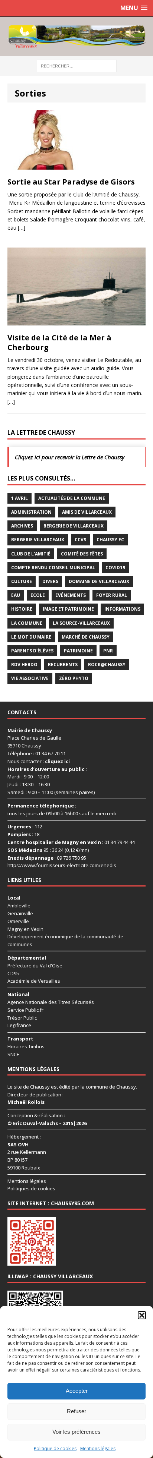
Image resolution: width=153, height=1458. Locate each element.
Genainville (20, 913)
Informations (122, 609)
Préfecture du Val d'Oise (34, 965)
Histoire (21, 609)
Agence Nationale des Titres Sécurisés (50, 1002)
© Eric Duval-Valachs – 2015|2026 (47, 1123)
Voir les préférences (76, 1432)
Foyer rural (111, 595)
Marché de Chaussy (86, 637)
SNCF (13, 1054)
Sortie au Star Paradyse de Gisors (71, 182)
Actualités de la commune (71, 498)
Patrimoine (78, 651)
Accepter (77, 1391)
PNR (108, 651)
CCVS (80, 539)
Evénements (70, 595)
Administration (31, 512)
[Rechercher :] (77, 65)
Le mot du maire (31, 637)
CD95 (13, 973)
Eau (15, 595)
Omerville (18, 921)
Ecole (37, 595)
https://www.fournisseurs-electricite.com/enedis (61, 865)
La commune (26, 623)
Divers (50, 581)
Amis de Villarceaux (87, 512)
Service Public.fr (25, 1010)
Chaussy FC (110, 539)
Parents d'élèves (32, 651)
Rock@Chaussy (107, 664)
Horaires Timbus (26, 1046)
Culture (21, 581)
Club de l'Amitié (31, 554)
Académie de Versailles (33, 980)
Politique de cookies (55, 1448)
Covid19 (115, 567)
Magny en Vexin (25, 929)
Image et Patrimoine (68, 609)
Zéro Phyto (73, 678)
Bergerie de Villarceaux (73, 526)
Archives (22, 526)
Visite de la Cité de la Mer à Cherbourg (59, 342)
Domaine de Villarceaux (99, 581)
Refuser (76, 1411)
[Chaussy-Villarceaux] (76, 36)
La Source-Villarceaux (81, 623)
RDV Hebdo (24, 664)
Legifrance (19, 1025)
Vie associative (30, 678)
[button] (142, 1315)
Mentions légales (97, 1448)
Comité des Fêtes (82, 554)
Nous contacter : (38, 761)
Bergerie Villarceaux (37, 539)
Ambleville (18, 905)
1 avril (19, 498)
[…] (21, 227)
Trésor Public (22, 1017)
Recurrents (63, 664)
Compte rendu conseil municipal (53, 567)
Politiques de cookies (31, 1188)
